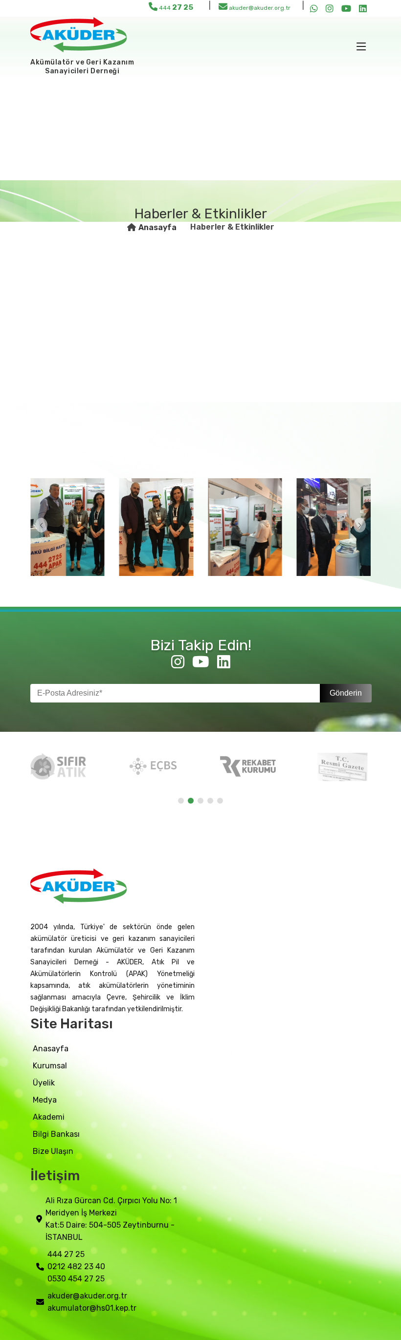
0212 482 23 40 (76, 1266)
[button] (41, 525)
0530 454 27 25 (76, 1278)
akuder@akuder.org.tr (258, 7)
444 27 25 (66, 1254)
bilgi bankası (56, 1134)
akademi (49, 1117)
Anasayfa (157, 227)
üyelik (44, 1082)
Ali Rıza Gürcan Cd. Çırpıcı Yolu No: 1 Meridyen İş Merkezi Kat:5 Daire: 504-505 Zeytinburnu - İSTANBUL (111, 1219)
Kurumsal (50, 1065)
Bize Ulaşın (53, 1151)
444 (175, 7)
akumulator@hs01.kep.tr (91, 1308)
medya (45, 1100)
